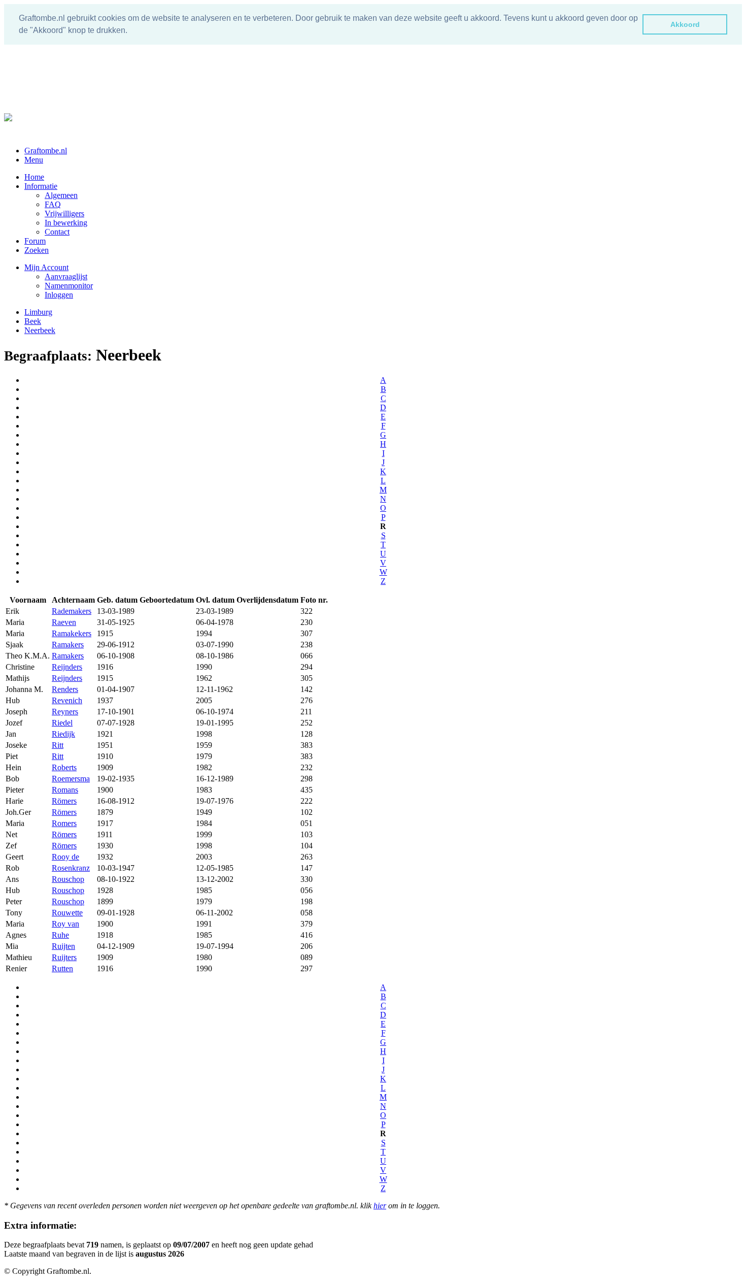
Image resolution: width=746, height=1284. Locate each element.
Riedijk (63, 734)
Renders (65, 689)
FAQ (53, 204)
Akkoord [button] (685, 24)
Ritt (57, 745)
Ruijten (63, 946)
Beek (32, 321)
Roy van (65, 923)
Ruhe (60, 935)
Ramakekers (71, 633)
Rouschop (68, 879)
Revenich (67, 700)
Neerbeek (39, 330)
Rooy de (65, 856)
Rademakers (71, 611)
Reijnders (67, 667)
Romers (64, 823)
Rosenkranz (71, 868)
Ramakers (68, 644)
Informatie (40, 186)
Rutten (62, 968)
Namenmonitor (69, 285)
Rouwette (67, 912)
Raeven (64, 622)
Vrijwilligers (64, 213)
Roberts (64, 767)
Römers (64, 801)
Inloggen (59, 294)
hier (380, 1205)
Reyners (65, 711)
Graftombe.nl (45, 150)
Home (34, 177)
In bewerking (66, 222)
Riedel (62, 722)
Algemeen (61, 195)
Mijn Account (46, 267)
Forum (35, 241)
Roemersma (71, 778)
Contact (57, 231)
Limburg (38, 312)
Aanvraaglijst (66, 276)
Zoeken (36, 250)
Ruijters (64, 957)
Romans (65, 789)
